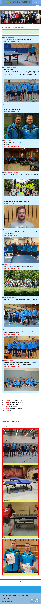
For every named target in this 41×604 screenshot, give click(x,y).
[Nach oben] (20, 582)
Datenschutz (4, 592)
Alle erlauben (34, 601)
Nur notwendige (35, 599)
